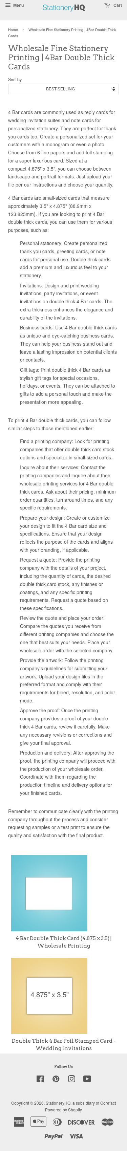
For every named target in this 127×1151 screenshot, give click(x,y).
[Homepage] (64, 15)
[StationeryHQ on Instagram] (71, 1080)
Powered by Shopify (63, 1109)
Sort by (15, 80)
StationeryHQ (58, 1103)
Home (13, 29)
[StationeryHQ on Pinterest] (56, 1080)
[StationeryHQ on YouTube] (87, 1080)
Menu (18, 5)
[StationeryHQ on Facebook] (40, 1080)
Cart (117, 5)
